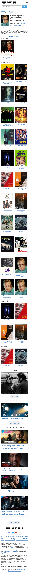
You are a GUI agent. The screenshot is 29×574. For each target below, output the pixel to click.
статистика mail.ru (22, 540)
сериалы (25, 536)
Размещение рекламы (14, 571)
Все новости (14, 423)
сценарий (23, 25)
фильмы (18, 536)
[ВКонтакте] (9, 532)
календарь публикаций (8, 540)
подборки (25, 538)
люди (13, 538)
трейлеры (4, 536)
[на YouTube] (16, 532)
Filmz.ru (12, 547)
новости (11, 536)
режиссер (17, 25)
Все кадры (14, 396)
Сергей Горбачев (6, 553)
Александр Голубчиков (11, 551)
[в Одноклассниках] (19, 532)
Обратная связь (21, 569)
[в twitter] (12, 532)
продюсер (4, 27)
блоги (2, 538)
